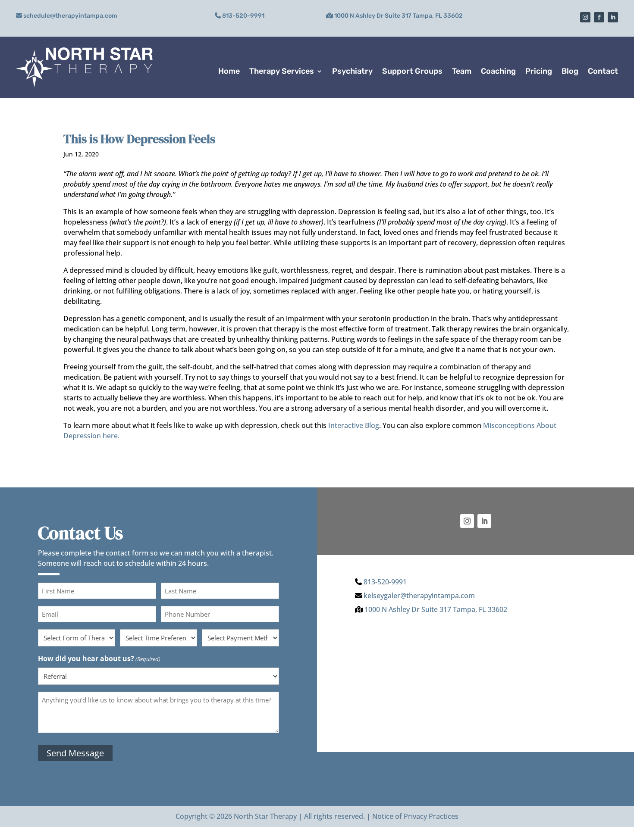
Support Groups (412, 71)
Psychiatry (352, 71)
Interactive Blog (353, 425)
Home (229, 71)
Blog (570, 71)
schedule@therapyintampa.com (70, 15)
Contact (603, 71)
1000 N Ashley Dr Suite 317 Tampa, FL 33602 (398, 15)
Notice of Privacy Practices (415, 816)
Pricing (538, 71)
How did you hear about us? (99, 658)
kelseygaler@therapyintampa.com (419, 595)
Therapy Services (281, 71)
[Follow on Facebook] (599, 17)
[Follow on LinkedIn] (613, 17)
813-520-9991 (243, 15)
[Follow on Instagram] (585, 17)
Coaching (498, 71)
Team (461, 71)
